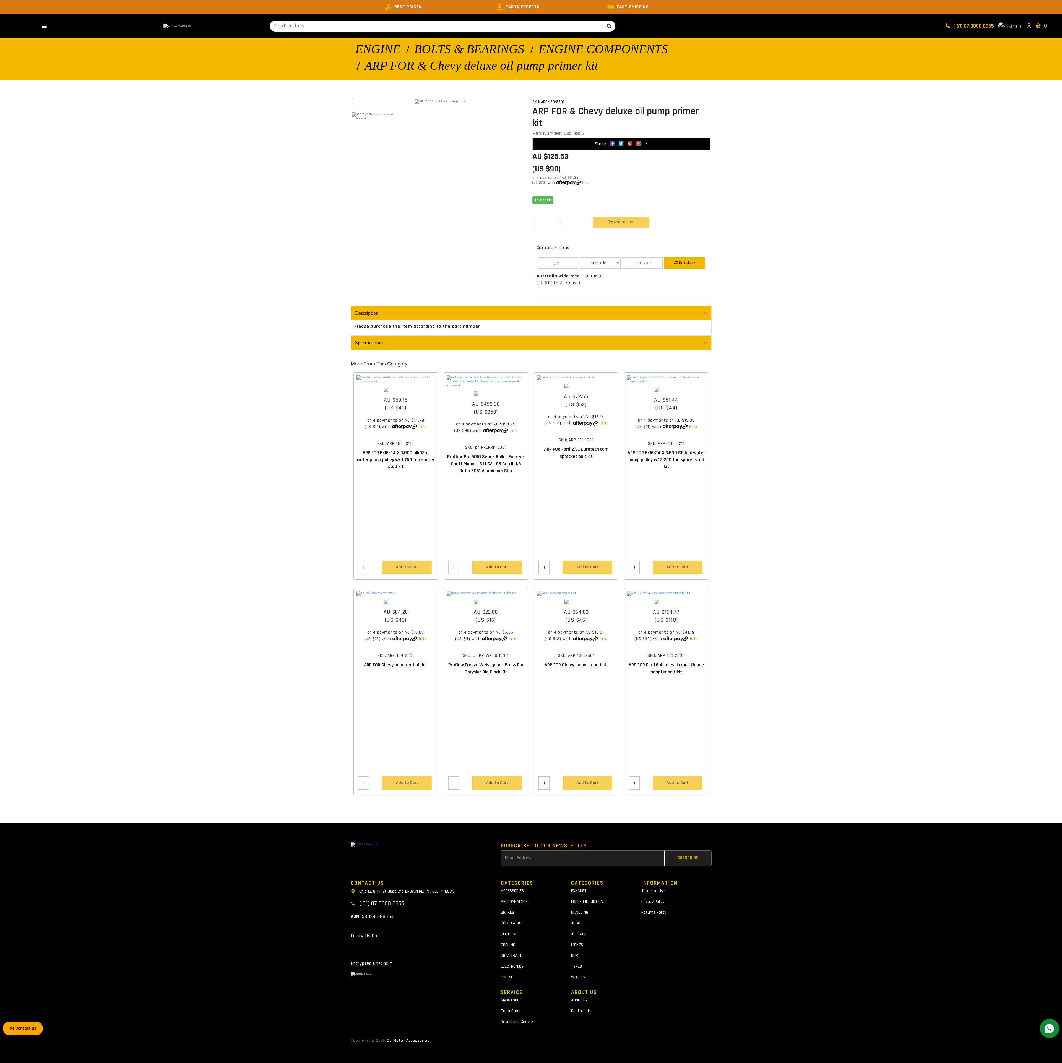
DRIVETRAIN (511, 955)
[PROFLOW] (486, 393)
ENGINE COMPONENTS (603, 49)
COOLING (508, 945)
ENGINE (377, 49)
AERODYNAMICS (514, 902)
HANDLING (579, 912)
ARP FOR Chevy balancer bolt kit (395, 665)
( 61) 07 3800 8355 (973, 26)
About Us (579, 1000)
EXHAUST (579, 891)
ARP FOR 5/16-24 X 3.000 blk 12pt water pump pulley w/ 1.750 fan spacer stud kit (395, 460)
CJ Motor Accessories (408, 1040)
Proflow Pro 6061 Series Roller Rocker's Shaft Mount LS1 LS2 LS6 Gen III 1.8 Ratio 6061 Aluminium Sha (486, 463)
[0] (1044, 26)
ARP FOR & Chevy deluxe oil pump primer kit (481, 65)
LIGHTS (577, 945)
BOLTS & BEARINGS (469, 49)
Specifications (369, 342)
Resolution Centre (517, 1022)
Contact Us (581, 1011)
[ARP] (395, 390)
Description (366, 313)
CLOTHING (509, 934)
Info (585, 183)
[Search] (609, 26)
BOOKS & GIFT (512, 923)
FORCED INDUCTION (587, 902)
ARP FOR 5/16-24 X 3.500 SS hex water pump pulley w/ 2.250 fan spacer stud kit (666, 460)
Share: (601, 144)
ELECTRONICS (512, 966)
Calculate (686, 262)
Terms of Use (653, 891)
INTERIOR (579, 934)
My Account (511, 1000)
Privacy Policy (652, 902)
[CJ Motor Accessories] (177, 26)
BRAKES (507, 912)
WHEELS (578, 977)
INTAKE (577, 923)
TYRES (576, 966)
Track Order (511, 1011)
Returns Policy (653, 912)
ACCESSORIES (512, 891)
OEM (574, 955)
